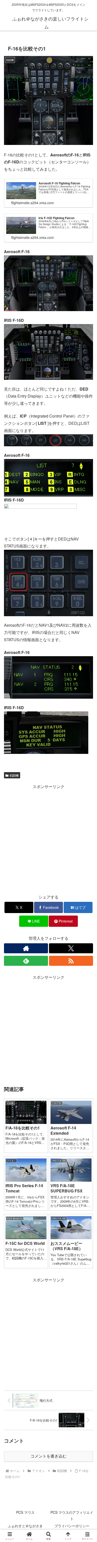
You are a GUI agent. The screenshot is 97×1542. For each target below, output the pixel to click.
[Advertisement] (48, 839)
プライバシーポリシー (71, 1525)
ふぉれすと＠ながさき (25, 1525)
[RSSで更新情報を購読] (71, 961)
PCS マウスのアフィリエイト (71, 1515)
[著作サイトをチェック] (26, 948)
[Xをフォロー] (71, 948)
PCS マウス (25, 1512)
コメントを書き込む (48, 1456)
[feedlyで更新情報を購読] (26, 961)
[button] (87, 983)
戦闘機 (14, 775)
